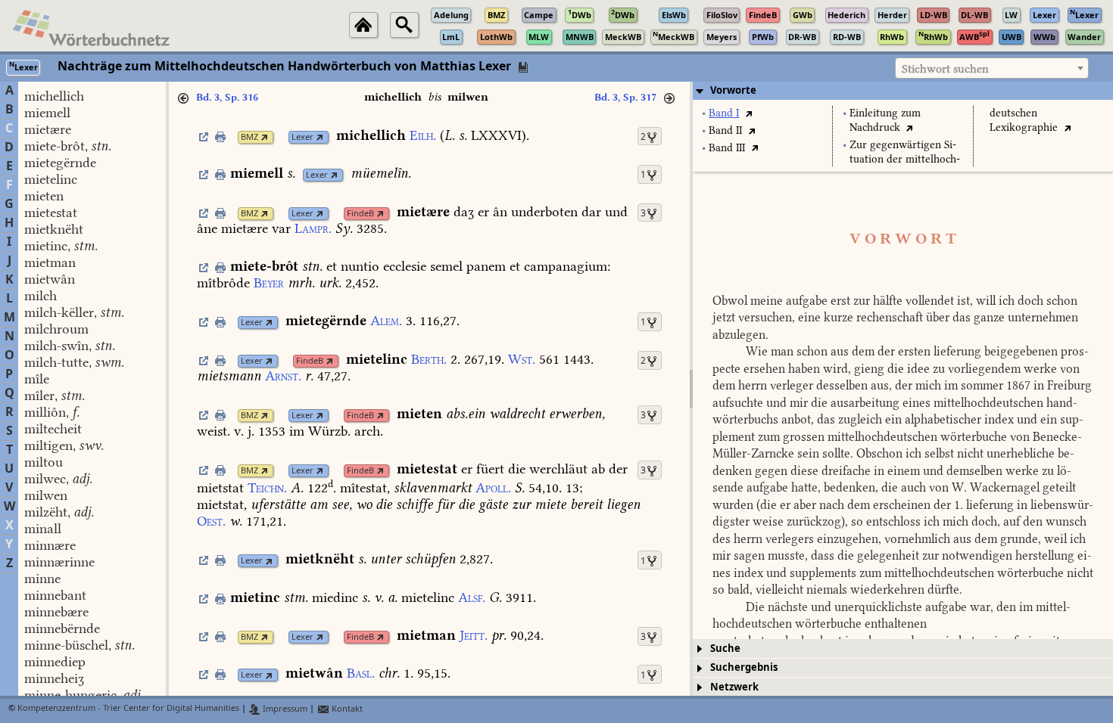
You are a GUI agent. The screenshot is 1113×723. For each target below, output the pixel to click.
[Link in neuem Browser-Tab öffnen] (264, 137)
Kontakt (346, 709)
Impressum (283, 709)
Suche (725, 648)
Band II (725, 130)
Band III (727, 147)
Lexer (302, 137)
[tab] (903, 91)
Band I (724, 113)
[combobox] (992, 68)
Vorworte (733, 90)
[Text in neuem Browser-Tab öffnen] (748, 113)
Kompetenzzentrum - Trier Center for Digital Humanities (128, 709)
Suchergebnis (744, 667)
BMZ (249, 137)
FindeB (360, 213)
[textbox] (992, 68)
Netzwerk (734, 687)
